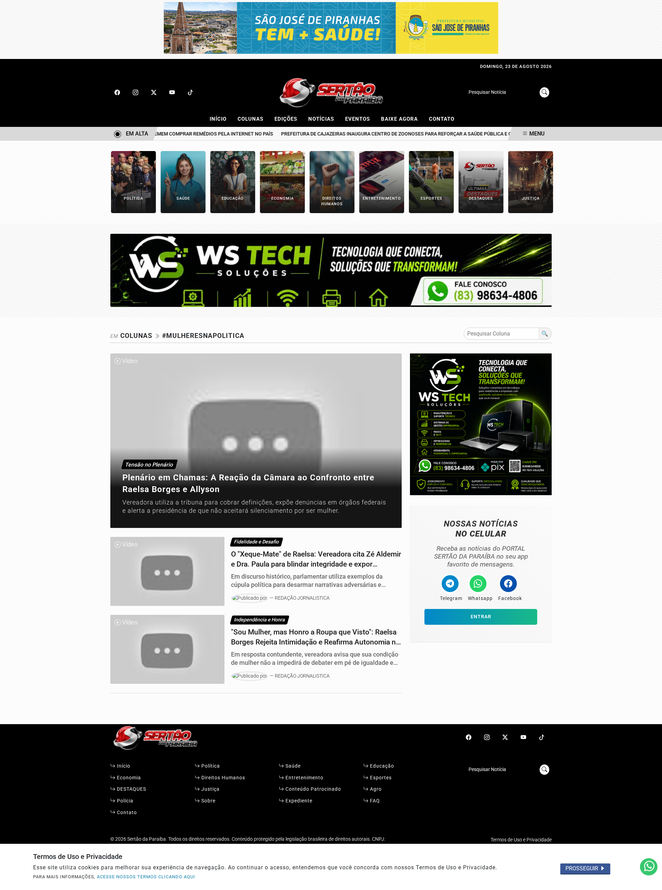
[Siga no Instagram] (135, 92)
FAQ (374, 801)
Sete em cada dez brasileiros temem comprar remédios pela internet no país (162, 134)
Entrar (481, 617)
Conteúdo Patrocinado (312, 789)
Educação (381, 766)
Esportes (380, 778)
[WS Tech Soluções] (331, 270)
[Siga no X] (154, 92)
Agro (375, 789)
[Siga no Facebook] (117, 92)
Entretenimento (303, 778)
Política (210, 766)
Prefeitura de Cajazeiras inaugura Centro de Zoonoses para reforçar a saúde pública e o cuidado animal (404, 134)
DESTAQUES (131, 789)
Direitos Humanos (222, 778)
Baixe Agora (402, 118)
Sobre (207, 801)
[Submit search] (544, 92)
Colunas (253, 118)
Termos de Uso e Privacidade (521, 840)
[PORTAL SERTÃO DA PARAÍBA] (331, 92)
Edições (288, 118)
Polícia (124, 801)
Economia (128, 778)
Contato (441, 119)
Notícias (324, 118)
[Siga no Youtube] (172, 92)
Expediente (298, 801)
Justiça (210, 789)
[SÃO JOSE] (331, 27)
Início (221, 118)
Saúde (292, 766)
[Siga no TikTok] (190, 92)
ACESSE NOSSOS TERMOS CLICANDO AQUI (146, 876)
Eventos (360, 118)
